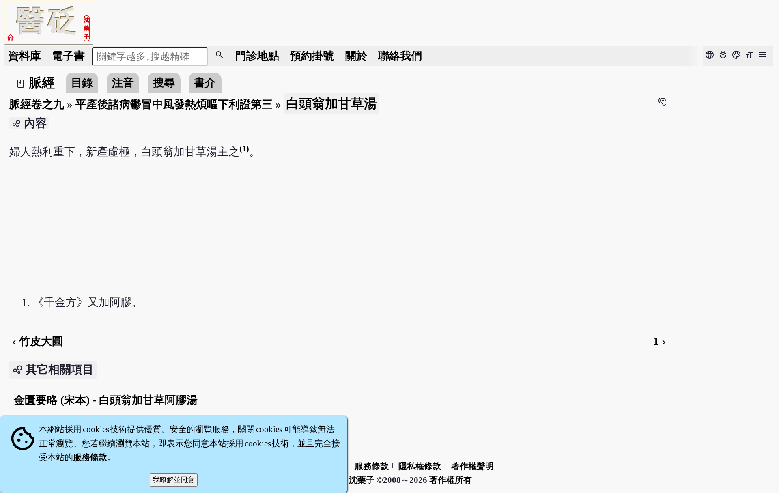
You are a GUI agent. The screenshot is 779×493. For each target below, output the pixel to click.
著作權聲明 (472, 466)
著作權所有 (450, 480)
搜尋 (164, 83)
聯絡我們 (400, 56)
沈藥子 (361, 480)
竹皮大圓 (36, 341)
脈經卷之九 (36, 104)
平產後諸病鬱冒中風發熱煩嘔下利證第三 (174, 104)
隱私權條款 (419, 466)
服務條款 (372, 466)
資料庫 (24, 56)
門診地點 (257, 56)
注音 (123, 83)
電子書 (68, 56)
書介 (205, 83)
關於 (356, 56)
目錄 (82, 83)
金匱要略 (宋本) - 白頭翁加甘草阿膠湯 (106, 400)
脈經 (42, 82)
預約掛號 (312, 56)
